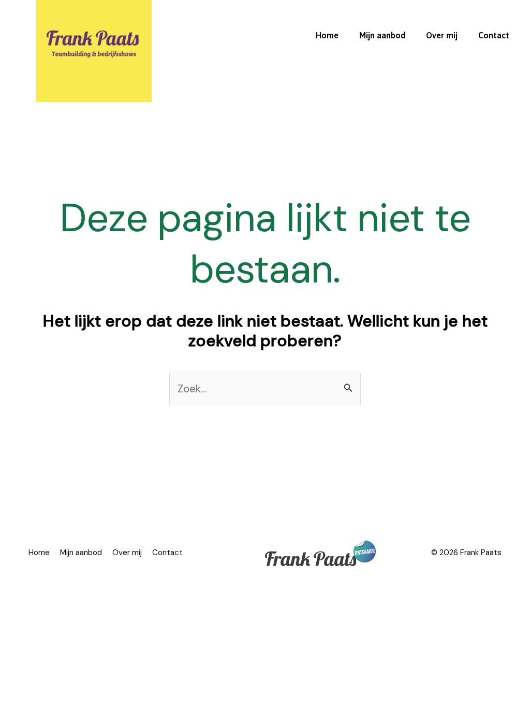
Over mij (442, 35)
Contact (493, 35)
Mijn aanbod (382, 35)
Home (327, 35)
